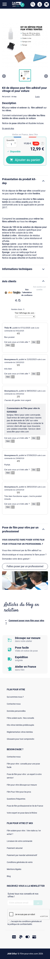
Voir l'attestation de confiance (26, 292)
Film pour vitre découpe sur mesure (22, 785)
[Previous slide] (4, 76)
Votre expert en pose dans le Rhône (22, 813)
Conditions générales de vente (19, 862)
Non (9, 345)
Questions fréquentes (16, 799)
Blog (9, 876)
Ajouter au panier (27, 160)
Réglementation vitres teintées (20, 732)
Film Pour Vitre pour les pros (19, 792)
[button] (25, 75)
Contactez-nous (14, 704)
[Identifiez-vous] (39, 4)
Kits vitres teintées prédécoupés (20, 725)
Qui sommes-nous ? (15, 697)
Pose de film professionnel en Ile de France (25, 806)
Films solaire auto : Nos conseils (20, 718)
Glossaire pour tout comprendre (20, 739)
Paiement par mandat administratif (22, 855)
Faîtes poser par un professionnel (25, 566)
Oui (35, 342)
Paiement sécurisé (14, 848)
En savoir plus (8, 128)
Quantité (10, 140)
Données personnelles (16, 711)
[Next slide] (46, 76)
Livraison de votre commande (19, 841)
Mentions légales (14, 869)
